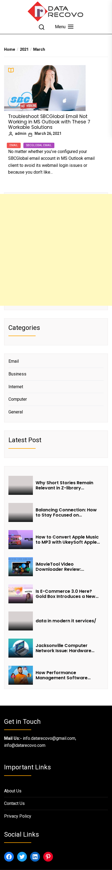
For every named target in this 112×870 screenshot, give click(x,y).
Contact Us (14, 803)
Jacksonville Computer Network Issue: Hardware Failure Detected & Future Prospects (64, 648)
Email (14, 145)
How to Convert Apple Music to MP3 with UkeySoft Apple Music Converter (67, 539)
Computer (17, 399)
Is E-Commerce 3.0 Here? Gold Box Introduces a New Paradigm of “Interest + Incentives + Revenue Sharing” (65, 594)
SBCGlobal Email (39, 145)
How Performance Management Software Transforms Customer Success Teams (62, 675)
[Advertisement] (56, 250)
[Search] (41, 27)
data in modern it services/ (66, 620)
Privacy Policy (17, 816)
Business (17, 374)
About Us (12, 790)
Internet (15, 386)
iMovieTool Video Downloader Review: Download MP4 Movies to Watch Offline (64, 567)
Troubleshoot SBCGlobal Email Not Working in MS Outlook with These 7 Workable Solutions (49, 122)
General (15, 412)
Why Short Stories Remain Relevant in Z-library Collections (64, 485)
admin (20, 133)
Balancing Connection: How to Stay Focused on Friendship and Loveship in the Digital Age (66, 512)
